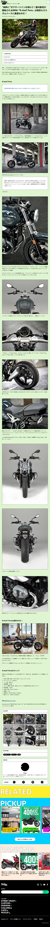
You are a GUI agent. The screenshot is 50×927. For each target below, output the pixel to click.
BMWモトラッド (7, 754)
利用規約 (35, 919)
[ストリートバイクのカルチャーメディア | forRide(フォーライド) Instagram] (38, 884)
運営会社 (41, 919)
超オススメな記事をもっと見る (25, 839)
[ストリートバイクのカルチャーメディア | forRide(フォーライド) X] (41, 884)
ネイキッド (14, 754)
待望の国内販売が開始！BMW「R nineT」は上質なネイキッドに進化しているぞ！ (22, 88)
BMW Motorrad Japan (10, 701)
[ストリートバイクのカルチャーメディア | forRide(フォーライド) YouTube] (44, 884)
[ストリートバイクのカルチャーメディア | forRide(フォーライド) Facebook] (47, 884)
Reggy (25, 773)
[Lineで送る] (33, 782)
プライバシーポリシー (27, 919)
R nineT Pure (7, 57)
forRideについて (4, 919)
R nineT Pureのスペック (9, 62)
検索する (46, 892)
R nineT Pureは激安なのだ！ (10, 60)
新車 (19, 754)
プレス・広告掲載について (15, 919)
